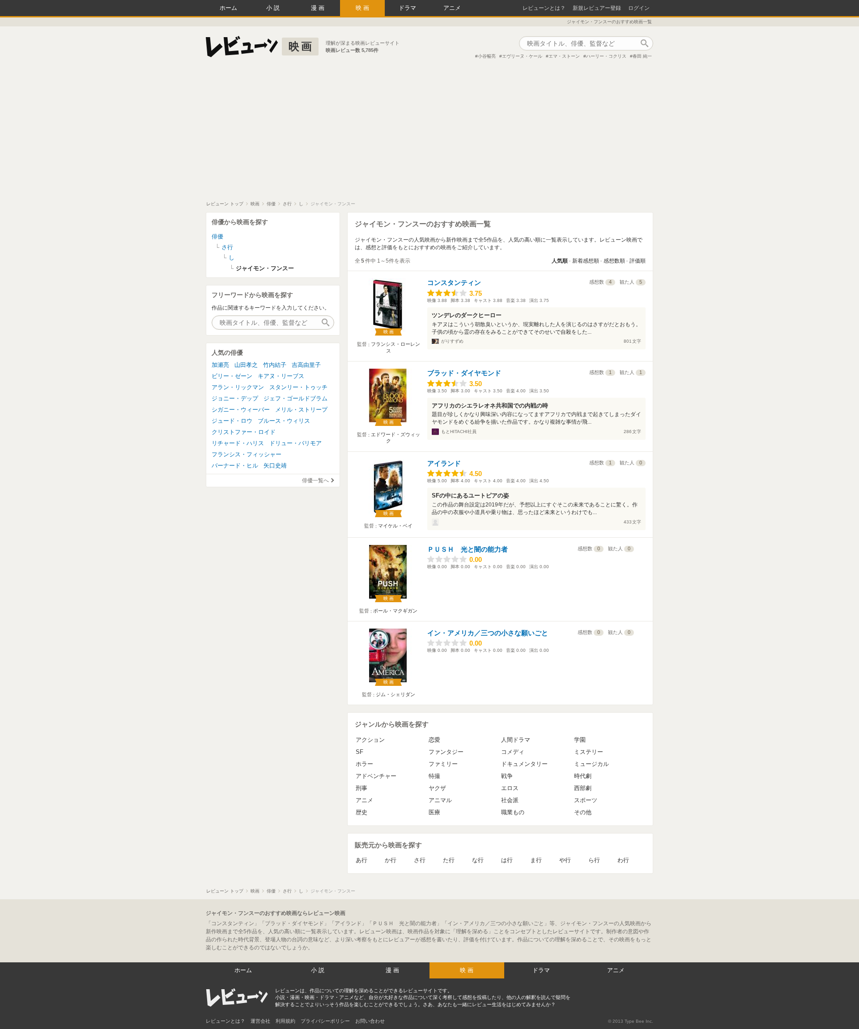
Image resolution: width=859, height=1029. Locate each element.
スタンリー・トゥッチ (298, 387)
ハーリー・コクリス (606, 56)
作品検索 (644, 43)
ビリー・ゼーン (232, 376)
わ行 (623, 860)
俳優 (217, 236)
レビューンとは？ (544, 8)
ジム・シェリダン (395, 694)
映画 (363, 7)
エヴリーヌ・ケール (522, 56)
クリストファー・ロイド (244, 432)
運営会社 (260, 1021)
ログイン (639, 8)
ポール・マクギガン (395, 610)
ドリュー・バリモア (295, 443)
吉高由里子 (306, 364)
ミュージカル (591, 764)
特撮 (434, 776)
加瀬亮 (220, 364)
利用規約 (285, 1021)
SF (359, 751)
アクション (370, 739)
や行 (565, 860)
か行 (390, 860)
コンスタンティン (454, 282)
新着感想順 (585, 261)
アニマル (440, 800)
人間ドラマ (515, 739)
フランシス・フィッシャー (246, 454)
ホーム (228, 7)
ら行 (594, 860)
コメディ (512, 751)
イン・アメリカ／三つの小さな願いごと (487, 633)
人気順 (560, 261)
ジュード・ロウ (232, 420)
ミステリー (588, 751)
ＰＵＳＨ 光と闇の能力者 (467, 549)
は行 (507, 860)
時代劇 (582, 776)
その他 (582, 812)
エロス (510, 788)
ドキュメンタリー (524, 764)
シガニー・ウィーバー (241, 409)
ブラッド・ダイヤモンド (464, 373)
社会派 (510, 800)
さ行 (419, 860)
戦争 (507, 776)
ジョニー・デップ (235, 398)
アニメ (452, 7)
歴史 (361, 812)
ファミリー (443, 764)
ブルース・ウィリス (284, 420)
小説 (273, 7)
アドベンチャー (376, 776)
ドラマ (407, 7)
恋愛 (434, 739)
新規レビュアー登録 (597, 8)
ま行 (536, 860)
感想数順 (614, 261)
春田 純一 (642, 56)
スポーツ (585, 800)
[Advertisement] (429, 133)
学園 (580, 739)
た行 (449, 860)
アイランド (444, 463)
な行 (478, 860)
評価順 (637, 261)
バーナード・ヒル (235, 465)
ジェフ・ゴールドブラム (295, 398)
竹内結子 (274, 364)
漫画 (318, 7)
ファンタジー (446, 751)
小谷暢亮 (487, 56)
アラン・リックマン (238, 387)
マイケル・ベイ (395, 525)
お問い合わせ (370, 1021)
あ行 (361, 860)
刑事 (361, 788)
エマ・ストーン (564, 56)
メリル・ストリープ (301, 409)
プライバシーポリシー (325, 1021)
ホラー (364, 764)
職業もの (512, 812)
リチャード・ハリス (238, 443)
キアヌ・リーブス (281, 376)
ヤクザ (437, 788)
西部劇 (582, 788)
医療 (434, 812)
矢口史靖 (275, 465)
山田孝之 (246, 364)
